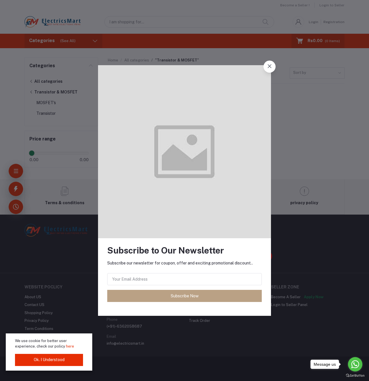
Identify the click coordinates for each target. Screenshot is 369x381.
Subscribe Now (185, 296)
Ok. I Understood (49, 359)
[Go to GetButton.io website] (355, 375)
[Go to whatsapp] (355, 364)
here (70, 346)
